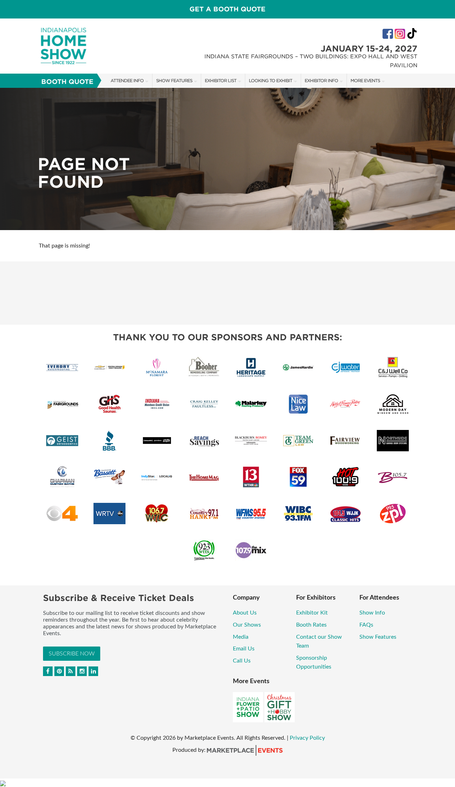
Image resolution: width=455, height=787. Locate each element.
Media (240, 637)
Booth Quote (67, 81)
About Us (245, 613)
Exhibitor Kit (312, 613)
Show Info (372, 613)
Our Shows (247, 625)
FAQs (366, 625)
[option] (227, 159)
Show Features (174, 80)
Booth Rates (311, 625)
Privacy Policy (307, 738)
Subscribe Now (72, 653)
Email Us (244, 649)
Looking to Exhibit (270, 80)
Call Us (242, 661)
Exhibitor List (220, 80)
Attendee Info (127, 80)
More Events (365, 80)
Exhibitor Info (321, 80)
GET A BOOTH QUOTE (227, 9)
